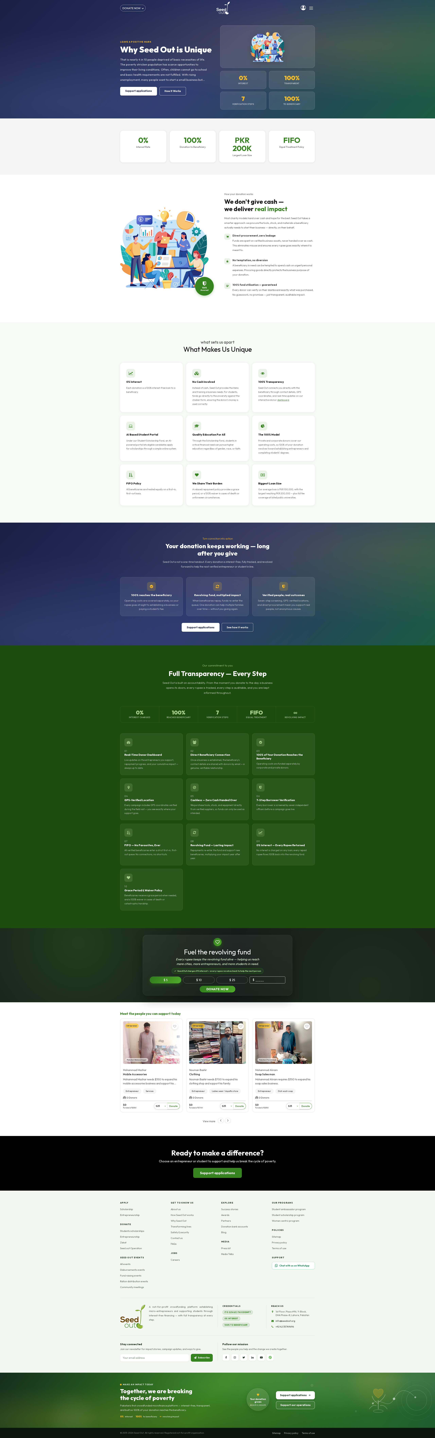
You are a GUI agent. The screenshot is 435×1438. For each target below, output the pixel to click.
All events (125, 1264)
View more (209, 1121)
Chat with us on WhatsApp (294, 1265)
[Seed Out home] (132, 1317)
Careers (175, 1259)
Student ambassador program (289, 1209)
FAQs (174, 1243)
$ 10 (199, 980)
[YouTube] (261, 1357)
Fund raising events (130, 1275)
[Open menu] (311, 8)
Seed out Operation (131, 1248)
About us (176, 1209)
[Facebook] (226, 1357)
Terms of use (279, 1248)
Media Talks (227, 1254)
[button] (228, 1120)
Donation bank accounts (234, 1226)
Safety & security (180, 1232)
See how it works (237, 627)
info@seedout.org (285, 1320)
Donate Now (217, 989)
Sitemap (276, 1236)
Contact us (177, 1238)
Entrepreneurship (130, 1215)
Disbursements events (132, 1269)
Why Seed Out (178, 1220)
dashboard (283, 399)
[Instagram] (234, 1357)
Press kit (226, 1248)
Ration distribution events (134, 1281)
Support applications (138, 90)
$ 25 (232, 980)
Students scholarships (132, 1231)
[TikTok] (270, 1357)
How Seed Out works (182, 1215)
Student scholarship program (288, 1215)
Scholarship (126, 1209)
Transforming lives (181, 1226)
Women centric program (285, 1220)
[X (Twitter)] (243, 1357)
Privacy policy (279, 1242)
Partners (226, 1220)
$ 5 (165, 980)
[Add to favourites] (175, 1026)
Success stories (229, 1209)
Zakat (123, 1242)
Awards (225, 1215)
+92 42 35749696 (285, 1326)
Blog (223, 1232)
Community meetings (132, 1287)
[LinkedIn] (252, 1357)
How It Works (172, 91)
